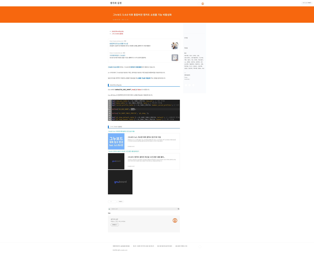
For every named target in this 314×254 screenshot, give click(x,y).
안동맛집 (193, 62)
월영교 (199, 68)
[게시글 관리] (115, 201)
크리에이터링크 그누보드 (117, 55)
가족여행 (195, 68)
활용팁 (188, 62)
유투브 (193, 85)
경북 (202, 64)
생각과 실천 (116, 3)
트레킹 (195, 60)
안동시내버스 (187, 57)
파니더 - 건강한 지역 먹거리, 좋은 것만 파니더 (143, 246)
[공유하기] (113, 201)
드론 (192, 60)
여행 (185, 60)
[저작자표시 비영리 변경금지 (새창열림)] (126, 201)
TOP (200, 246)
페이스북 (185, 85)
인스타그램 (189, 85)
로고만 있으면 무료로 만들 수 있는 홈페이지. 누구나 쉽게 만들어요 (128, 57)
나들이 (188, 60)
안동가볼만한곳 (194, 57)
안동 (198, 55)
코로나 (190, 55)
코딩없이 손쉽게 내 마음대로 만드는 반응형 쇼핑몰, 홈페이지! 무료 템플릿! (130, 46)
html (203, 68)
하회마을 (186, 66)
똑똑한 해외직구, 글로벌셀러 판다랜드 (121, 246)
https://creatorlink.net (116, 53)
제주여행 (186, 55)
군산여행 (186, 64)
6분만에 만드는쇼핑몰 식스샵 (119, 43)
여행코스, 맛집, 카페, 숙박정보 (118, 221)
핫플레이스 (197, 64)
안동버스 (195, 66)
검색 (199, 4)
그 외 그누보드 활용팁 (117, 34)
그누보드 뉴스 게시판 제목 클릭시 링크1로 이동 (121, 131)
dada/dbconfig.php (118, 31)
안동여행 (200, 66)
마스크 (190, 66)
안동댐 (185, 68)
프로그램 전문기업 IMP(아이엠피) (164, 246)
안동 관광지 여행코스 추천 (181, 246)
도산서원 (201, 57)
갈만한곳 (198, 62)
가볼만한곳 (191, 64)
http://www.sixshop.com (116, 41)
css (185, 62)
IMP (202, 62)
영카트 (194, 55)
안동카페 (190, 68)
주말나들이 (200, 60)
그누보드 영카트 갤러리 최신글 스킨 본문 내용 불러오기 (123, 151)
